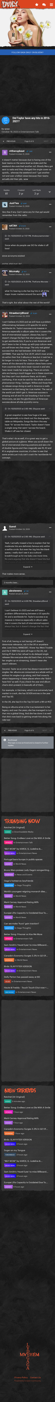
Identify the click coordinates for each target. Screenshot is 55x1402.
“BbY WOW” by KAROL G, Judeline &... (23, 848)
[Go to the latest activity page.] (36, 4)
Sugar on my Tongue (14, 1150)
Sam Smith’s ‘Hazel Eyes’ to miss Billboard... (26, 944)
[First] (3, 141)
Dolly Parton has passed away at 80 (22, 976)
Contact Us (35, 1377)
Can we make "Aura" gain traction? (21, 923)
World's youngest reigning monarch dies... (25, 891)
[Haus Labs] (27, 28)
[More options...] (50, 152)
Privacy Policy (21, 1377)
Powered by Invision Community (27, 1380)
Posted (19, 153)
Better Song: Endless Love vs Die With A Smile (27, 837)
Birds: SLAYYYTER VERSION (18, 966)
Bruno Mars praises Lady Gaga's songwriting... (27, 869)
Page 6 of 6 (30, 141)
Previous (11, 141)
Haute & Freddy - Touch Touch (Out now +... (26, 987)
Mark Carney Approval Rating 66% (21, 901)
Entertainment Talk (30, 131)
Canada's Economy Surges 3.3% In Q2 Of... (26, 955)
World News (21, 863)
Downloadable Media (23, 831)
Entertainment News (28, 852)
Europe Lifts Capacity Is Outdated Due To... (26, 912)
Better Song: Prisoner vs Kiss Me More (23, 934)
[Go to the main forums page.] (44, 4)
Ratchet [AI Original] (14, 827)
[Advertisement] (27, 83)
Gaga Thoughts (24, 885)
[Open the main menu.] (51, 4)
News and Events (24, 874)
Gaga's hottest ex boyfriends (18, 880)
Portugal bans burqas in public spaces (23, 859)
